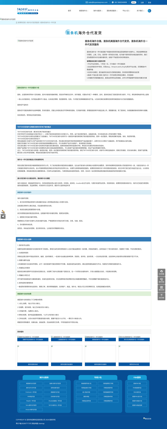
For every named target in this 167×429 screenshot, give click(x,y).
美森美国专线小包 (86, 383)
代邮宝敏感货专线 (108, 392)
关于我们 (140, 11)
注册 (142, 2)
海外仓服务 (97, 11)
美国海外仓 (83, 11)
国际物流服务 (111, 11)
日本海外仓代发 (55, 396)
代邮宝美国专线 (108, 388)
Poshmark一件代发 (31, 392)
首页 (69, 11)
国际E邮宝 (86, 396)
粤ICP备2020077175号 (24, 423)
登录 (149, 2)
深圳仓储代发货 (55, 388)
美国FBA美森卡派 (137, 401)
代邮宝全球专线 (86, 401)
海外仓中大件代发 (31, 388)
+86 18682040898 (120, 2)
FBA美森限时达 (137, 388)
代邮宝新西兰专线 (108, 383)
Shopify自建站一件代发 (55, 401)
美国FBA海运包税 (137, 405)
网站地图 (35, 423)
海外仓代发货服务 (33, 22)
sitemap (41, 423)
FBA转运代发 (31, 396)
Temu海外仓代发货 (31, 405)
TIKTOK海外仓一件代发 (55, 405)
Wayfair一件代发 (31, 401)
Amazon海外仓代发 (31, 409)
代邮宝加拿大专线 (86, 388)
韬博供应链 (22, 22)
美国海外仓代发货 (31, 383)
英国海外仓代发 (55, 392)
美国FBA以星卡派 (137, 396)
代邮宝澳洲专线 (108, 396)
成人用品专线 (86, 392)
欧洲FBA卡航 (137, 383)
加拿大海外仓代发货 (55, 383)
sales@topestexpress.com (97, 2)
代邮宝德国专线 (108, 401)
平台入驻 (126, 11)
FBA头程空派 (137, 392)
